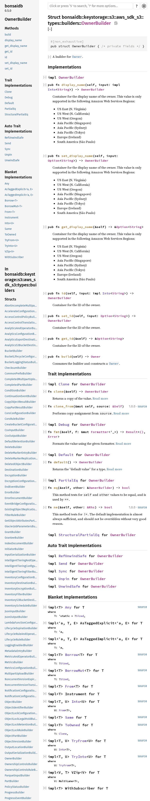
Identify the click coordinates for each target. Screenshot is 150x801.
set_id (8, 68)
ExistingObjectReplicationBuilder (21, 509)
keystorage (95, 17)
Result (132, 432)
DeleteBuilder (13, 447)
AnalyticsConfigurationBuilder (21, 334)
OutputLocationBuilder (19, 747)
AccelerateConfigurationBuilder (21, 311)
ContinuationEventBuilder (21, 396)
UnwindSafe (12, 160)
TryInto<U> (11, 246)
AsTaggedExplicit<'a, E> (19, 189)
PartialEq (10, 108)
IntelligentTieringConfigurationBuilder (21, 566)
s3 (112, 17)
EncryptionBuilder (16, 475)
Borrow (71, 654)
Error (53, 436)
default (60, 462)
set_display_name (16, 63)
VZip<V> (9, 251)
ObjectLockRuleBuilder (19, 730)
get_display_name (16, 46)
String (63, 89)
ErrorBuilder (12, 492)
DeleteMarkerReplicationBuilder (21, 458)
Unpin (8, 154)
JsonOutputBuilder (16, 617)
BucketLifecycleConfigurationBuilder (21, 356)
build (8, 34)
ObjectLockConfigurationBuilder (21, 713)
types (53, 23)
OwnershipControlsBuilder (21, 764)
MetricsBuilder (14, 662)
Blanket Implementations (18, 174)
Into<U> (9, 223)
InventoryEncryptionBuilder (21, 588)
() (142, 432)
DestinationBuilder (16, 469)
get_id (8, 51)
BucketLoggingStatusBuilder (21, 362)
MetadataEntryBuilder (18, 651)
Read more (100, 398)
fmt (57, 432)
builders (70, 23)
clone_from (63, 406)
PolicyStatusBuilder (17, 787)
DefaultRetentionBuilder (20, 441)
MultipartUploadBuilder (19, 673)
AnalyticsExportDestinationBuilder (21, 339)
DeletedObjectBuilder (18, 464)
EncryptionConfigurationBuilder (21, 481)
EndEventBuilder (15, 486)
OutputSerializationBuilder (21, 753)
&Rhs (91, 507)
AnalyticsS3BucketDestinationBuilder (21, 345)
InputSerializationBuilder (20, 554)
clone (58, 391)
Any (7, 183)
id (6, 57)
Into (52, 89)
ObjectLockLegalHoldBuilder (21, 719)
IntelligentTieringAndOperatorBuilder (21, 560)
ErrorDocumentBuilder (18, 498)
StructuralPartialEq (16, 114)
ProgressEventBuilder (18, 798)
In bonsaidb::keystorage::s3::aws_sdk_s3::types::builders (21, 279)
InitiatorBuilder (14, 549)
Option (54, 160)
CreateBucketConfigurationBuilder (21, 424)
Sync (8, 149)
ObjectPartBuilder (16, 736)
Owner (96, 356)
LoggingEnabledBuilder (19, 645)
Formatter (99, 432)
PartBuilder (12, 781)
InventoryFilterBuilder (18, 594)
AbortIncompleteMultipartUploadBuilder (21, 305)
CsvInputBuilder (14, 430)
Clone (8, 92)
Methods (12, 28)
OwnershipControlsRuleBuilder (21, 770)
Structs (10, 299)
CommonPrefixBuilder (18, 373)
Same (8, 229)
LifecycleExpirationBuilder (21, 628)
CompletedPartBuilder (18, 385)
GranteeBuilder (14, 537)
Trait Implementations (18, 83)
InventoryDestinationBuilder (21, 583)
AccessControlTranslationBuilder (21, 322)
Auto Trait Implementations (18, 129)
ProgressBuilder (14, 792)
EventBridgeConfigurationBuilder (21, 503)
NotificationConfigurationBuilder (21, 690)
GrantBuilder (13, 532)
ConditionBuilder (15, 390)
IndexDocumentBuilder (19, 543)
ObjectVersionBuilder (18, 741)
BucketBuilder (13, 351)
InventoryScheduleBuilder (21, 605)
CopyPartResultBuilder (19, 407)
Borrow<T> (11, 200)
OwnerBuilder (18, 19)
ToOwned (10, 234)
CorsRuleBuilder (15, 419)
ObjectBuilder (13, 702)
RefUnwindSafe (14, 137)
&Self (117, 406)
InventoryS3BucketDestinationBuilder (21, 600)
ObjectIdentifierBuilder (19, 707)
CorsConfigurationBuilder (20, 413)
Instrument (11, 217)
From (69, 686)
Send (8, 143)
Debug (8, 97)
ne (56, 507)
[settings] (144, 6)
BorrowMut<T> (13, 206)
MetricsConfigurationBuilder (21, 668)
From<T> (10, 212)
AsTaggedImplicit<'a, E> (19, 195)
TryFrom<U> (12, 240)
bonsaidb (14, 6)
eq (56, 488)
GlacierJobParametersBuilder (21, 526)
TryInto (79, 756)
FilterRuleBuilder (15, 515)
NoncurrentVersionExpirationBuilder (21, 679)
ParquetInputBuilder (17, 775)
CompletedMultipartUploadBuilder (21, 379)
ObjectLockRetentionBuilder (21, 724)
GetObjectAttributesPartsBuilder (21, 520)
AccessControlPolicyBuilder (21, 317)
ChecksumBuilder (15, 368)
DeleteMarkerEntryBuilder (21, 452)
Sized (80, 616)
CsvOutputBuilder (16, 435)
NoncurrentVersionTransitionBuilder (21, 685)
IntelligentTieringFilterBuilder (21, 571)
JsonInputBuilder (15, 611)
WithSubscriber (14, 257)
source (142, 406)
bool (126, 488)
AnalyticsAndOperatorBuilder (21, 328)
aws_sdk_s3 (128, 17)
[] (50, 29)
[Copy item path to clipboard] (116, 23)
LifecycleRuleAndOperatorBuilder (21, 634)
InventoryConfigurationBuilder (21, 577)
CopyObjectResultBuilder (20, 402)
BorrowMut (74, 670)
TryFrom (79, 741)
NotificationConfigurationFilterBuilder (21, 696)
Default (9, 103)
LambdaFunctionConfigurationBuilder (21, 622)
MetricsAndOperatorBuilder (21, 656)
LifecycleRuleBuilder (17, 639)
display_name (13, 40)
